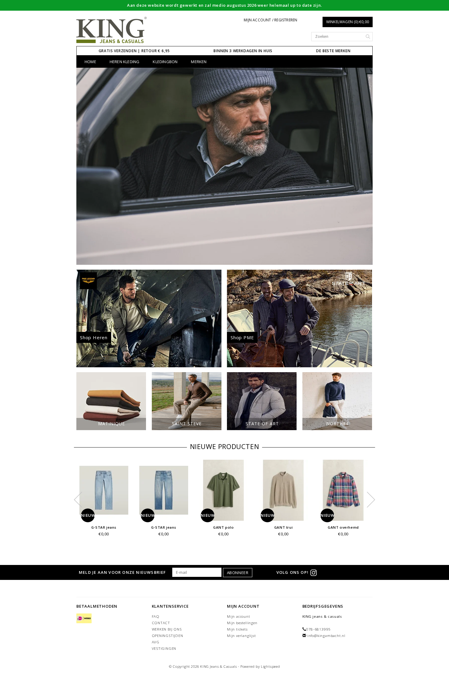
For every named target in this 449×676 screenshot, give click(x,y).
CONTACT (161, 622)
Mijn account (238, 616)
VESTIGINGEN (164, 648)
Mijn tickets (237, 629)
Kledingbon (165, 61)
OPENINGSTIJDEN (167, 635)
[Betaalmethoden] (84, 619)
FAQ (155, 616)
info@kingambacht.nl (326, 635)
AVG (155, 642)
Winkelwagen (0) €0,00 (347, 21)
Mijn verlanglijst (241, 635)
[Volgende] (365, 166)
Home (90, 61)
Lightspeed (270, 666)
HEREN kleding (125, 61)
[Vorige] (84, 166)
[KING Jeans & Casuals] (111, 30)
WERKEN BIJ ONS (167, 629)
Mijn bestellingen (242, 622)
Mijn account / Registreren (270, 20)
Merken (198, 61)
